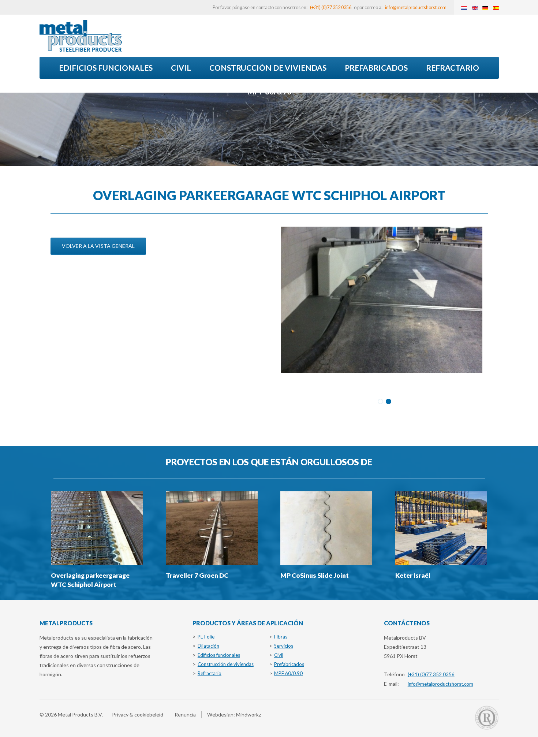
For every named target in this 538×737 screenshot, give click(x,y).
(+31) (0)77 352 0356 (330, 7)
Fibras (280, 637)
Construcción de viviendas (267, 67)
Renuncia (185, 714)
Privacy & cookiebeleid (137, 714)
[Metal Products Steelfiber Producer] (81, 36)
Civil (181, 67)
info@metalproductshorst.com (416, 7)
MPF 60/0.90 (269, 91)
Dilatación (208, 646)
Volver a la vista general (98, 246)
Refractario (452, 67)
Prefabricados (376, 67)
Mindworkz (248, 714)
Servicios (283, 646)
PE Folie (206, 637)
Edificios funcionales (106, 67)
